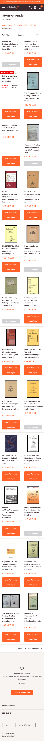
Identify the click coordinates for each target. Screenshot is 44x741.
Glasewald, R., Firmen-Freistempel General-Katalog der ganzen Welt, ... (10, 353)
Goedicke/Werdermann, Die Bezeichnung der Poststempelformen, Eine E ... (33, 511)
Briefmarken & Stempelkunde (25, 25)
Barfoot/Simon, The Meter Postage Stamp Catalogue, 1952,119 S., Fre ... (32, 459)
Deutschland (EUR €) (23, 725)
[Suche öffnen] (30, 7)
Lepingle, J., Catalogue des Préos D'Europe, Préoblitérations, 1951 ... (32, 618)
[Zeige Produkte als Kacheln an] (37, 35)
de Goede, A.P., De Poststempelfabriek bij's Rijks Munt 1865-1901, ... (10, 459)
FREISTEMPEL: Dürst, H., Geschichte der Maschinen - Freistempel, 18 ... (10, 250)
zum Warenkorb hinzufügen (33, 62)
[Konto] (35, 7)
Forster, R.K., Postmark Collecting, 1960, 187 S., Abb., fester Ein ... (10, 45)
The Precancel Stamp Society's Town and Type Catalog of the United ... (32, 97)
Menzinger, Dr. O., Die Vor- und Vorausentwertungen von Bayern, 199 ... (32, 353)
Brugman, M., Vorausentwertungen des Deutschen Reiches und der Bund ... (10, 406)
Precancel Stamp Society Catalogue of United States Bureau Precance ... (32, 565)
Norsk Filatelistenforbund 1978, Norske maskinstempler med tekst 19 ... (10, 197)
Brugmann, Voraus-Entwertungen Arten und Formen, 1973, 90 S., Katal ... (10, 77)
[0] (39, 7)
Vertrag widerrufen (22, 692)
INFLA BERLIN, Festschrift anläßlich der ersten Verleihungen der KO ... (32, 197)
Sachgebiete (7, 25)
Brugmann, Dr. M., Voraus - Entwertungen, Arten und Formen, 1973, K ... (32, 251)
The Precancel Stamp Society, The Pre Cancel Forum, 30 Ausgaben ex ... (10, 617)
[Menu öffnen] (3, 7)
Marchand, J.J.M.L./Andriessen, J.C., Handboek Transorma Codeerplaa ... (10, 512)
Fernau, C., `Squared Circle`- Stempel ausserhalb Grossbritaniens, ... (32, 301)
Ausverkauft (11, 65)
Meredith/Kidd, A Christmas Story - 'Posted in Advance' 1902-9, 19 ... (31, 45)
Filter (8, 35)
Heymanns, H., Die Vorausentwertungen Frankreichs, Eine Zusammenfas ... (10, 565)
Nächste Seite (33, 648)
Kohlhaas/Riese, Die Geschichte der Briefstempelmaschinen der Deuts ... (33, 405)
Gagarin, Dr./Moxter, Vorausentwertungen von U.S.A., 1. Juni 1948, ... (32, 148)
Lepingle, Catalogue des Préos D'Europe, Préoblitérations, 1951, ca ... (11, 129)
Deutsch (6, 725)
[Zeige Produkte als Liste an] (41, 35)
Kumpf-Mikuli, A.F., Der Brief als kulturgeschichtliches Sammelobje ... (10, 301)
